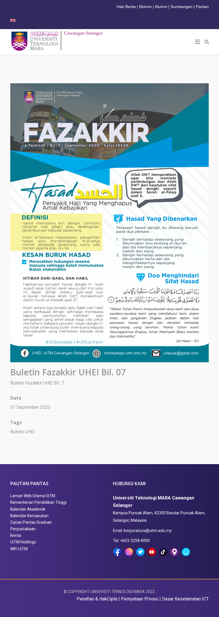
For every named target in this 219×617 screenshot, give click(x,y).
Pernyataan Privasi (139, 599)
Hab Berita (126, 6)
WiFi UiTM (19, 549)
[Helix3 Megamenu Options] (197, 42)
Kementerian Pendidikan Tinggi (38, 502)
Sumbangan (181, 6)
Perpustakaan (23, 529)
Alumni (161, 6)
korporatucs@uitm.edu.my (148, 530)
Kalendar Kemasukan (29, 515)
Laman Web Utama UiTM (32, 495)
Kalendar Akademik (27, 509)
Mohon (145, 6)
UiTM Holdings (23, 542)
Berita (15, 535)
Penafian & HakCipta (97, 599)
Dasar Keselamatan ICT (185, 599)
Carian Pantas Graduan (31, 522)
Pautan (202, 6)
